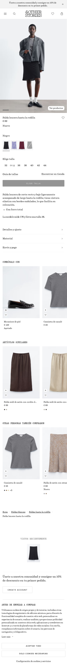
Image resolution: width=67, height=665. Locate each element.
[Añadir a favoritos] (63, 117)
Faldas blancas (18, 512)
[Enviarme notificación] (6, 310)
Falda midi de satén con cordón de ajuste (21, 402)
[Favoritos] (52, 13)
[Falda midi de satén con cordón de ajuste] (21, 372)
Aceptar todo (33, 646)
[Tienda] (5, 13)
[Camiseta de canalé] (21, 453)
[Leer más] (33, 4)
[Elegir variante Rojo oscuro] (21, 145)
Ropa (5, 512)
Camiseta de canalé (53, 322)
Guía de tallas (10, 174)
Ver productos (56, 108)
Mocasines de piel (12, 322)
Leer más (6, 637)
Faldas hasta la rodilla (39, 512)
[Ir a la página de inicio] (33, 13)
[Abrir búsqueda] (14, 13)
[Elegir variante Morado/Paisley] (14, 145)
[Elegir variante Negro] (6, 145)
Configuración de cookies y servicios (33, 661)
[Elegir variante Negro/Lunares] (29, 145)
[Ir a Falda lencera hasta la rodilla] (33, 553)
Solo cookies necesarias (33, 654)
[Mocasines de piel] (21, 292)
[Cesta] (61, 13)
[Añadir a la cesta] (45, 310)
